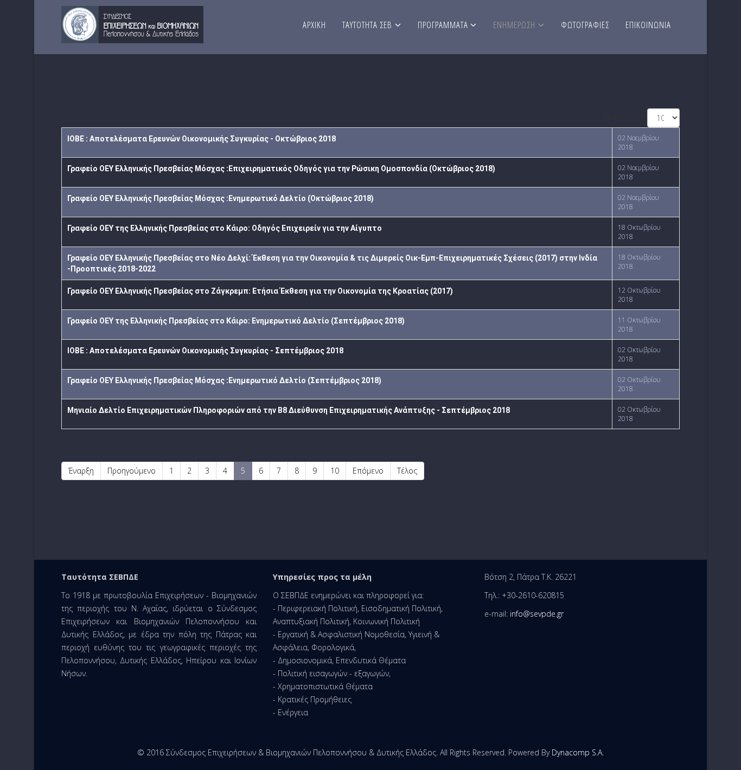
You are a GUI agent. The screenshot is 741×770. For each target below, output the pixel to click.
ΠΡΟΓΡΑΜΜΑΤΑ (444, 24)
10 (334, 470)
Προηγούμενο (131, 470)
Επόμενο (368, 470)
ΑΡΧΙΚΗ (314, 24)
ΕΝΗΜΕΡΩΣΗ (514, 24)
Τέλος (407, 470)
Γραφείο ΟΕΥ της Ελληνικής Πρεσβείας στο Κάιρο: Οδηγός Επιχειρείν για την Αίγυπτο (224, 228)
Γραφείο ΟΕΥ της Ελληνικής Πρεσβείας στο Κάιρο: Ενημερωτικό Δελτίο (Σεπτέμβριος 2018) (236, 320)
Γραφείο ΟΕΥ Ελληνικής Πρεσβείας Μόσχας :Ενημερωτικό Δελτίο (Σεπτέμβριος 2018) (224, 380)
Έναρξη (81, 470)
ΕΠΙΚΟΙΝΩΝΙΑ (648, 24)
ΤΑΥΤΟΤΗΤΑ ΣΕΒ (367, 24)
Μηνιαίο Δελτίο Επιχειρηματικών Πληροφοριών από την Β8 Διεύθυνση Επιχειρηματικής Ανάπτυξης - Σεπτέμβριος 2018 (288, 410)
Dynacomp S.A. (578, 752)
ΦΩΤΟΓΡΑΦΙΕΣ (585, 24)
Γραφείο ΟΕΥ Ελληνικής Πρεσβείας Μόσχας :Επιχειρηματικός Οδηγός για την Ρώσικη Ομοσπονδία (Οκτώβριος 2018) (281, 168)
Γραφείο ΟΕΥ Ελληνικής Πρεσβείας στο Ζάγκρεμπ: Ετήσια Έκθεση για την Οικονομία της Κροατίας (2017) (260, 291)
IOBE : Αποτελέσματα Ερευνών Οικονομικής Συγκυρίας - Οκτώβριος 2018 (201, 138)
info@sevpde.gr (537, 614)
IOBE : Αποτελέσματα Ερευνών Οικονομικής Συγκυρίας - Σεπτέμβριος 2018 (205, 350)
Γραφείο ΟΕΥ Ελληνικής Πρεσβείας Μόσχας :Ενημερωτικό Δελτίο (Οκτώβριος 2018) (220, 198)
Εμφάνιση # (624, 117)
